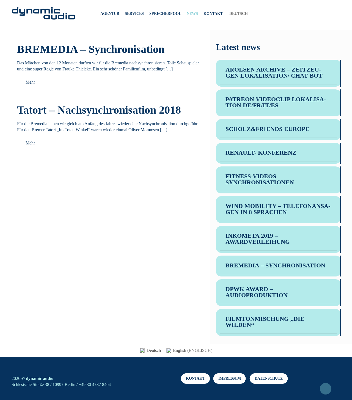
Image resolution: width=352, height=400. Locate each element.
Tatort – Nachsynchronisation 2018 (99, 110)
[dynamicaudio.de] (44, 14)
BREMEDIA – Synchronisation (90, 49)
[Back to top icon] (325, 388)
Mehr (30, 82)
